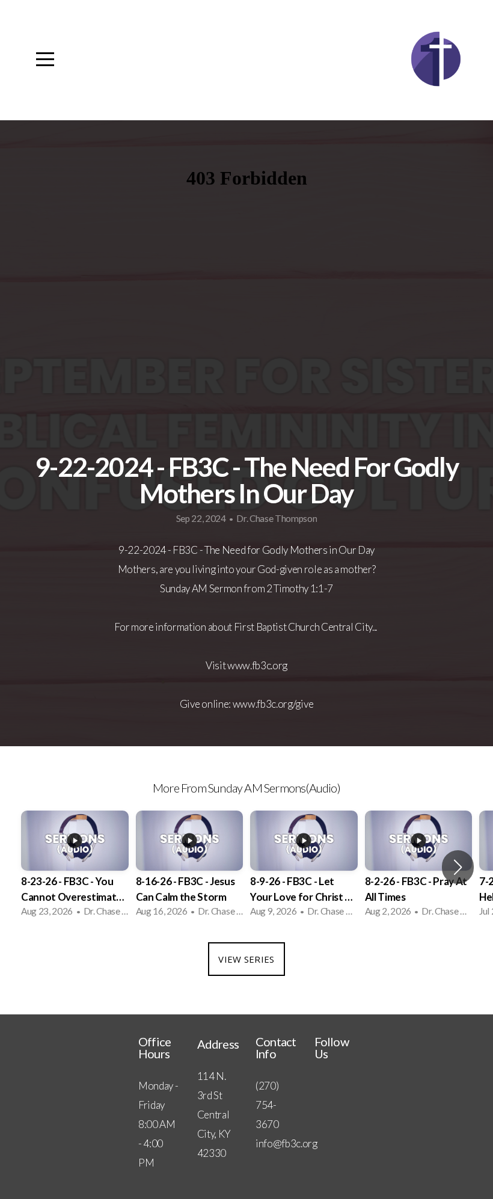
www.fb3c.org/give (273, 704)
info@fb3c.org (286, 1143)
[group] (75, 867)
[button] (458, 867)
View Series (246, 959)
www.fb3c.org (257, 665)
